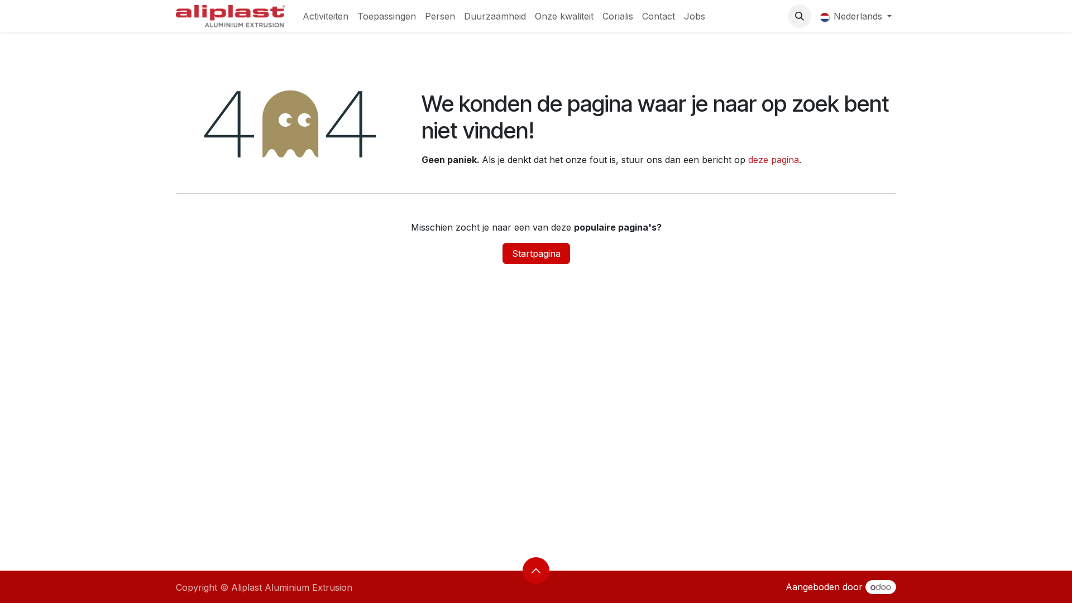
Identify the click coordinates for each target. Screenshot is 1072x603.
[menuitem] (325, 16)
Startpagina (536, 253)
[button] (799, 16)
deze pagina (773, 159)
